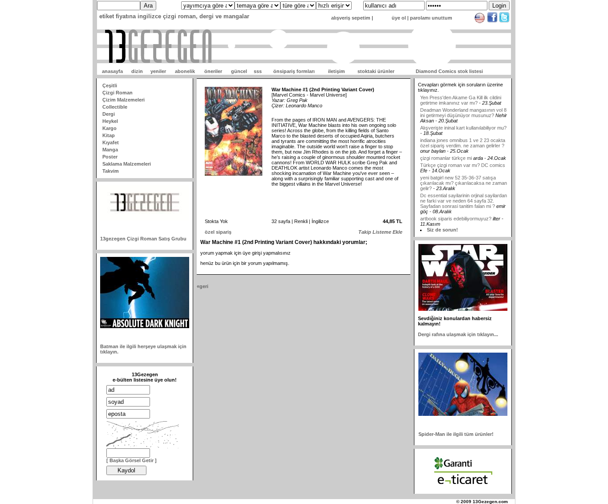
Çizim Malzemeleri (123, 99)
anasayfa (112, 71)
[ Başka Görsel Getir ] (131, 460)
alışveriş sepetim (350, 17)
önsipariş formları (294, 71)
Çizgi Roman (117, 92)
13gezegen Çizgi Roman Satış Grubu (143, 238)
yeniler (158, 71)
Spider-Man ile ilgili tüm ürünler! (456, 434)
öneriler (213, 71)
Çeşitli (109, 85)
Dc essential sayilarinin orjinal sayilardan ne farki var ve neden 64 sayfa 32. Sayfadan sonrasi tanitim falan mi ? (463, 195)
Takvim (110, 171)
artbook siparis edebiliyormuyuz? (455, 212)
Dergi (108, 114)
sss (258, 71)
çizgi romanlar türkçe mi (446, 151)
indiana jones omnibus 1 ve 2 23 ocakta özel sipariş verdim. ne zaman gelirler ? (462, 136)
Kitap (108, 135)
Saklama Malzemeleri (126, 164)
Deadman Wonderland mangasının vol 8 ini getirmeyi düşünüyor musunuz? (463, 106)
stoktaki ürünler (375, 71)
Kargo (109, 128)
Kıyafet (110, 142)
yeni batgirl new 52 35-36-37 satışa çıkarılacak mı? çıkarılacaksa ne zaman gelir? (463, 177)
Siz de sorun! (442, 229)
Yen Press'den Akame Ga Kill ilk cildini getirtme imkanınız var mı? (460, 94)
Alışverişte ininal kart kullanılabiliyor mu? (463, 121)
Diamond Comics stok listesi (449, 71)
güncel (239, 71)
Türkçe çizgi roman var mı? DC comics (462, 159)
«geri (202, 286)
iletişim (336, 71)
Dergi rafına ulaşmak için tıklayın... (458, 334)
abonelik (185, 71)
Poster (110, 156)
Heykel (110, 121)
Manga (110, 149)
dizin (137, 71)
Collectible (114, 107)
